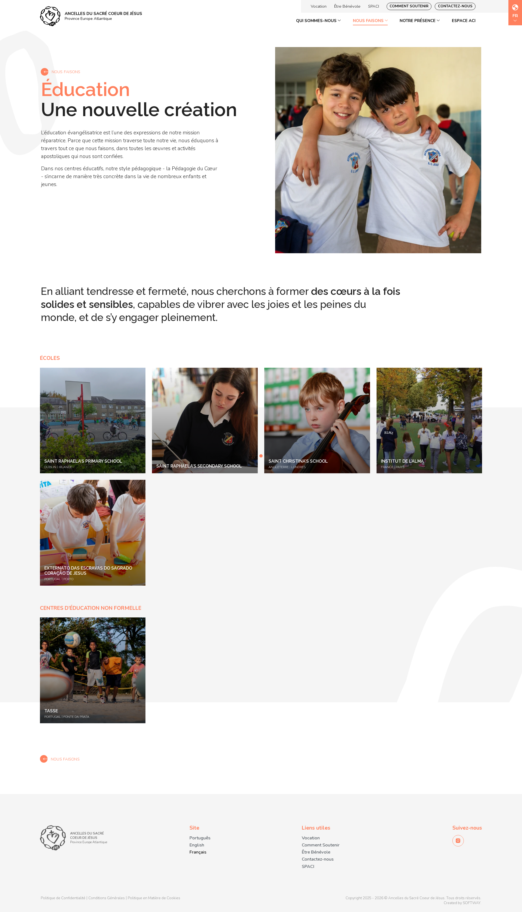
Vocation (319, 6)
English (196, 845)
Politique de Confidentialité (63, 898)
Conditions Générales (106, 898)
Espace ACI (464, 20)
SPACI (373, 6)
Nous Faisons (369, 20)
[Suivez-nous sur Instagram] (458, 840)
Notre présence (418, 20)
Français (197, 852)
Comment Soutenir (409, 6)
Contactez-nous (455, 6)
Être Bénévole (347, 6)
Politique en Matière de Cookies (154, 898)
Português (199, 838)
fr (515, 16)
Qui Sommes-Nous (317, 20)
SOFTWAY (471, 903)
